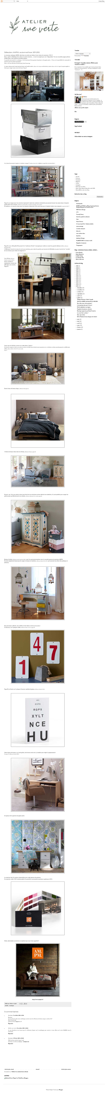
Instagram (78, 185)
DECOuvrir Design (80, 209)
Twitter (77, 183)
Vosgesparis (79, 245)
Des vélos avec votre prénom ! (84, 303)
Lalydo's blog (79, 255)
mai (78, 321)
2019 (77, 270)
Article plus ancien (66, 1069)
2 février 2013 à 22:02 (18, 1038)
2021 (77, 266)
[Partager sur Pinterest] (26, 1003)
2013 (77, 282)
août (78, 295)
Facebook (78, 179)
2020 (77, 268)
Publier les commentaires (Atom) (20, 1071)
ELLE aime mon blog (80, 186)
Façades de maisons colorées (84, 309)
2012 (77, 284)
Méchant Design (80, 238)
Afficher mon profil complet (81, 107)
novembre (79, 289)
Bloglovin (78, 181)
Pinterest (78, 178)
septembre (80, 293)
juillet (79, 297)
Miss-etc (78, 231)
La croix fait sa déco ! (82, 313)
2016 (77, 276)
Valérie (85, 96)
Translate (86, 55)
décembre (79, 287)
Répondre (10, 1023)
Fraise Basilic (79, 252)
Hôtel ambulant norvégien (83, 307)
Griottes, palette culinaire (83, 216)
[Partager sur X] (23, 1003)
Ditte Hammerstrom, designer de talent (87, 316)
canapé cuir (26, 1041)
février (79, 327)
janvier (79, 329)
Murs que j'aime (81, 314)
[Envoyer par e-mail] (20, 1003)
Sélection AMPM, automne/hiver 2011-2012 (87, 301)
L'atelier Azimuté (80, 228)
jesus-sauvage (79, 226)
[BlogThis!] (21, 1003)
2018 (77, 272)
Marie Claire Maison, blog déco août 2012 (85, 188)
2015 (77, 278)
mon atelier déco (80, 233)
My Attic (78, 235)
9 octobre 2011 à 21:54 (18, 1015)
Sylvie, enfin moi (80, 259)
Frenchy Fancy (79, 214)
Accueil (37, 1069)
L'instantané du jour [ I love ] (84, 305)
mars (78, 325)
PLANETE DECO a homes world (84, 240)
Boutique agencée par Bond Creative (86, 311)
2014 (77, 280)
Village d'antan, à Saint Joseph (85, 299)
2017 (77, 274)
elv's (77, 212)
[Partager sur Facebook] (25, 1003)
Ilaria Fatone (79, 221)
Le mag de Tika (80, 257)
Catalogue (11, 1005)
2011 (77, 286)
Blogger (61, 1089)
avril (78, 323)
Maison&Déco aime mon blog (82, 190)
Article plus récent (9, 1069)
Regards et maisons (81, 243)
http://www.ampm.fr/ (37, 999)
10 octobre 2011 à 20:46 (22, 1028)
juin (78, 319)
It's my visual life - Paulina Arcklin (84, 224)
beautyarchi (79, 203)
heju (77, 219)
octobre (79, 291)
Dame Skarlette (80, 254)
